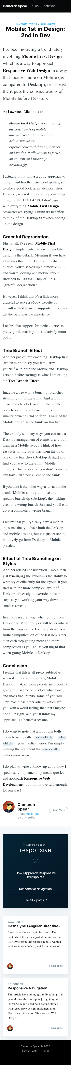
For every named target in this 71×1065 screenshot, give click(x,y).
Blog (35, 6)
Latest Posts (29, 1050)
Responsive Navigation (35, 889)
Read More (58, 810)
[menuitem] (35, 6)
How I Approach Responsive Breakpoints (36, 875)
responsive (47, 23)
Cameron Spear (15, 6)
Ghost (45, 1050)
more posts (33, 814)
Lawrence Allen (20, 111)
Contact (50, 6)
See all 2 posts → (35, 900)
